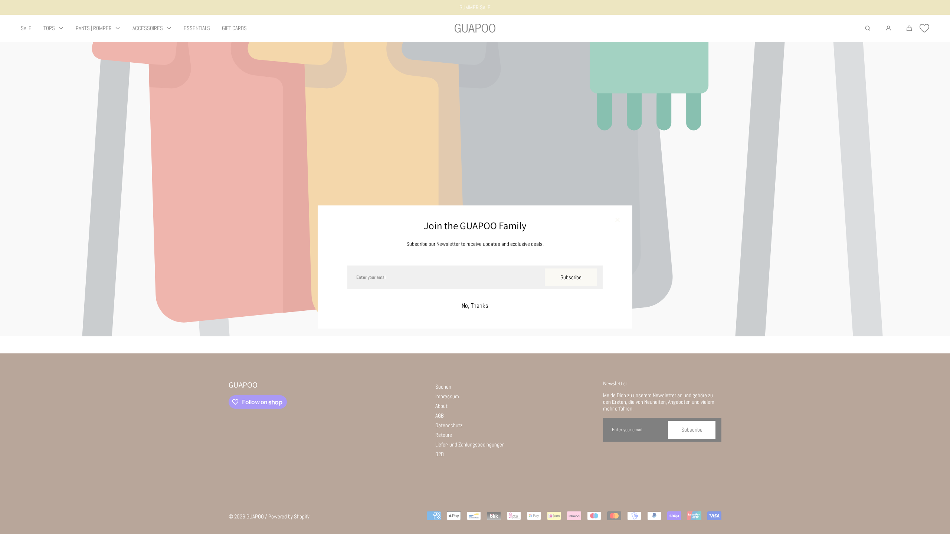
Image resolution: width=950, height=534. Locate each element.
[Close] (617, 220)
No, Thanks (475, 306)
